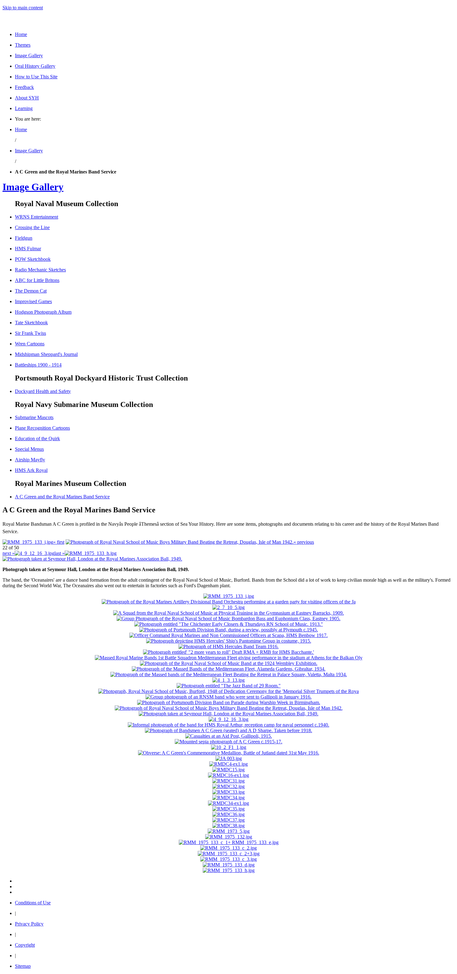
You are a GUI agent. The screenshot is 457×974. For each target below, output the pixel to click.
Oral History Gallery (35, 66)
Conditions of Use (33, 902)
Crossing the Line (32, 227)
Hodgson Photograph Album (43, 312)
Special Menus (29, 449)
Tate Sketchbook (31, 322)
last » (59, 553)
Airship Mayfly (30, 459)
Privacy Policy (29, 923)
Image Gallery (29, 55)
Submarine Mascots (34, 417)
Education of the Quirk (37, 438)
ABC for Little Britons (37, 280)
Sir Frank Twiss (30, 333)
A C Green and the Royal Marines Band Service (62, 496)
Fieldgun (23, 238)
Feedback (24, 87)
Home (21, 34)
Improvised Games (33, 301)
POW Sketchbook (33, 259)
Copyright (25, 945)
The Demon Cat (31, 290)
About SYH (27, 97)
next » (8, 553)
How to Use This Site (36, 76)
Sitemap (23, 966)
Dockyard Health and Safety (43, 391)
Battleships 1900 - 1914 (38, 364)
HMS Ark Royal (31, 470)
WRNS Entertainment (36, 216)
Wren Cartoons (29, 343)
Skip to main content (22, 7)
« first (58, 542)
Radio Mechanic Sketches (40, 269)
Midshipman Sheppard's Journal (46, 354)
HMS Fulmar (28, 248)
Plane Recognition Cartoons (42, 428)
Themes (22, 45)
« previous (303, 542)
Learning (24, 108)
